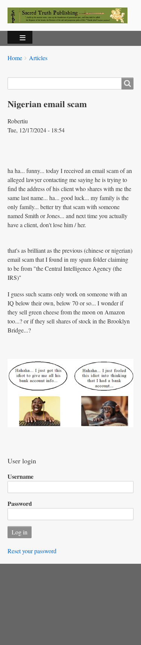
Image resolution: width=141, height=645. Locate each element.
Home (15, 58)
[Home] (70, 15)
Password (20, 503)
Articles (38, 58)
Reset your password (32, 551)
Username (20, 476)
